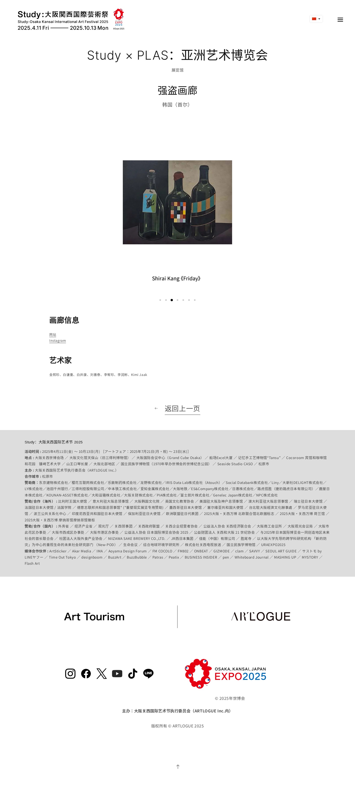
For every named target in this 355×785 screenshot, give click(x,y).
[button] (160, 300)
